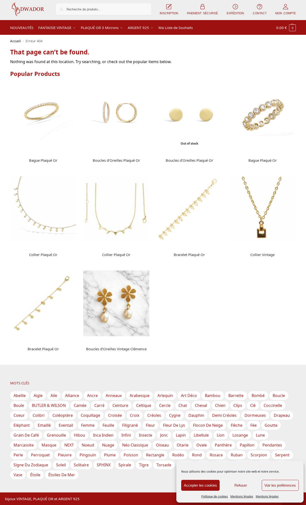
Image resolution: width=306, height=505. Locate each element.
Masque (49, 445)
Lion (220, 435)
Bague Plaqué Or (43, 160)
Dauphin (196, 415)
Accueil (15, 41)
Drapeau (282, 415)
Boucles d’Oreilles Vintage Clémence (116, 348)
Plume (110, 455)
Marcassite (24, 445)
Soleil (61, 465)
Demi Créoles (224, 415)
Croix (134, 415)
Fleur (150, 425)
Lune (260, 435)
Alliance (72, 395)
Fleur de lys (174, 425)
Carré (99, 405)
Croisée (115, 415)
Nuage (108, 445)
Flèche (236, 425)
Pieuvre (65, 455)
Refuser (240, 485)
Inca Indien (103, 435)
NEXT (69, 445)
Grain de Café (26, 435)
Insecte (145, 435)
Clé (253, 405)
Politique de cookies (214, 496)
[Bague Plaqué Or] (43, 115)
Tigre (144, 465)
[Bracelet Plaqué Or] (189, 209)
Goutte (271, 425)
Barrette (236, 395)
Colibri (39, 415)
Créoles (154, 415)
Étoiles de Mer (61, 474)
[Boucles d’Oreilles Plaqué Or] (116, 115)
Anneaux (114, 395)
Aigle (38, 395)
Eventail (66, 425)
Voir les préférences (280, 485)
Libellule (201, 435)
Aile (54, 395)
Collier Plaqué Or (43, 254)
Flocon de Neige (208, 425)
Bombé (258, 395)
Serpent (282, 455)
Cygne (174, 415)
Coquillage (90, 415)
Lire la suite (43, 168)
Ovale (201, 445)
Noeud (88, 445)
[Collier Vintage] (262, 209)
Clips (237, 405)
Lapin (181, 435)
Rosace (216, 455)
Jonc (164, 435)
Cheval (201, 405)
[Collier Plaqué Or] (43, 209)
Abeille (20, 395)
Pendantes (272, 445)
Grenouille (56, 435)
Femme (88, 425)
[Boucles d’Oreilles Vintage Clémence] (116, 303)
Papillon (247, 445)
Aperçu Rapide (21, 153)
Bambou (212, 395)
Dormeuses (255, 415)
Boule (19, 405)
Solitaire (81, 465)
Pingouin (88, 455)
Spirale (125, 465)
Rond (197, 455)
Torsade (164, 465)
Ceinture (120, 405)
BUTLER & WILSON (49, 405)
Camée (80, 405)
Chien (220, 405)
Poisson (131, 455)
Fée (253, 425)
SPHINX (104, 465)
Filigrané (130, 425)
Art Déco (189, 395)
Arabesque (139, 395)
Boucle (279, 395)
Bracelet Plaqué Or (189, 254)
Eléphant (22, 425)
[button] (286, 27)
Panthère (223, 445)
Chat (183, 405)
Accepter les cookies (200, 485)
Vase (18, 474)
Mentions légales (241, 496)
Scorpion (259, 455)
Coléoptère (62, 415)
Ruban (237, 455)
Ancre (92, 395)
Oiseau (162, 445)
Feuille (108, 425)
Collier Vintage (262, 254)
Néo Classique (135, 445)
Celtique (143, 405)
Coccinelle (273, 405)
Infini (126, 435)
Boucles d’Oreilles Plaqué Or (116, 160)
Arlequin (165, 395)
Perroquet (40, 455)
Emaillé (44, 425)
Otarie (182, 445)
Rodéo (178, 455)
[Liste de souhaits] (68, 89)
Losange (240, 435)
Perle (18, 455)
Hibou (79, 435)
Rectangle (155, 455)
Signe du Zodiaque (31, 465)
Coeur (19, 415)
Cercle (165, 405)
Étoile (35, 474)
